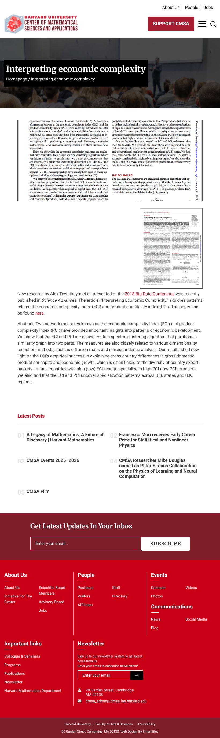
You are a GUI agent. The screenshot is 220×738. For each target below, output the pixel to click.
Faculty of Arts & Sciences (114, 724)
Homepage (16, 79)
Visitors (84, 596)
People (191, 7)
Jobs (208, 7)
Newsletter (13, 682)
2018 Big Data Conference (150, 293)
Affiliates (85, 605)
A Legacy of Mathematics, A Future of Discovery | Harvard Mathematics (65, 437)
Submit (136, 675)
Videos (191, 588)
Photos (157, 596)
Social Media (196, 619)
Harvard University (78, 724)
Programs (12, 665)
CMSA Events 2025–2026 (53, 460)
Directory (119, 596)
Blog (155, 628)
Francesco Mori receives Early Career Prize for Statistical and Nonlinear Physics (157, 440)
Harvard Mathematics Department (32, 691)
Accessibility (146, 724)
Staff (116, 588)
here (39, 313)
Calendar (158, 588)
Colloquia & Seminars (22, 656)
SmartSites (151, 731)
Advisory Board (51, 602)
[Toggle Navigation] (202, 24)
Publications (14, 673)
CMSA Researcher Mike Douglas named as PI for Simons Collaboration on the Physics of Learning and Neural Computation (158, 468)
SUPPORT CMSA (171, 24)
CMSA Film (38, 491)
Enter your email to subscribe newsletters (108, 666)
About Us (171, 7)
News (155, 619)
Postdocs (85, 588)
